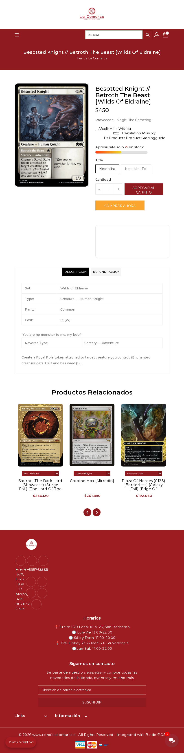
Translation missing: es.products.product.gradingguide (134, 135)
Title (99, 160)
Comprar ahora (120, 206)
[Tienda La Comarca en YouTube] (31, 593)
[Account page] (157, 34)
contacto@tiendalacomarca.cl (42, 569)
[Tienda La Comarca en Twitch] (42, 593)
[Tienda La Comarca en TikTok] (36, 604)
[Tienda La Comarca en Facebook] (31, 582)
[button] (20, 742)
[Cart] (166, 34)
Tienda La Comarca (92, 58)
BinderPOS (156, 735)
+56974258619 (31, 569)
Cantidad (103, 179)
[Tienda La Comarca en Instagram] (42, 582)
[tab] (75, 272)
